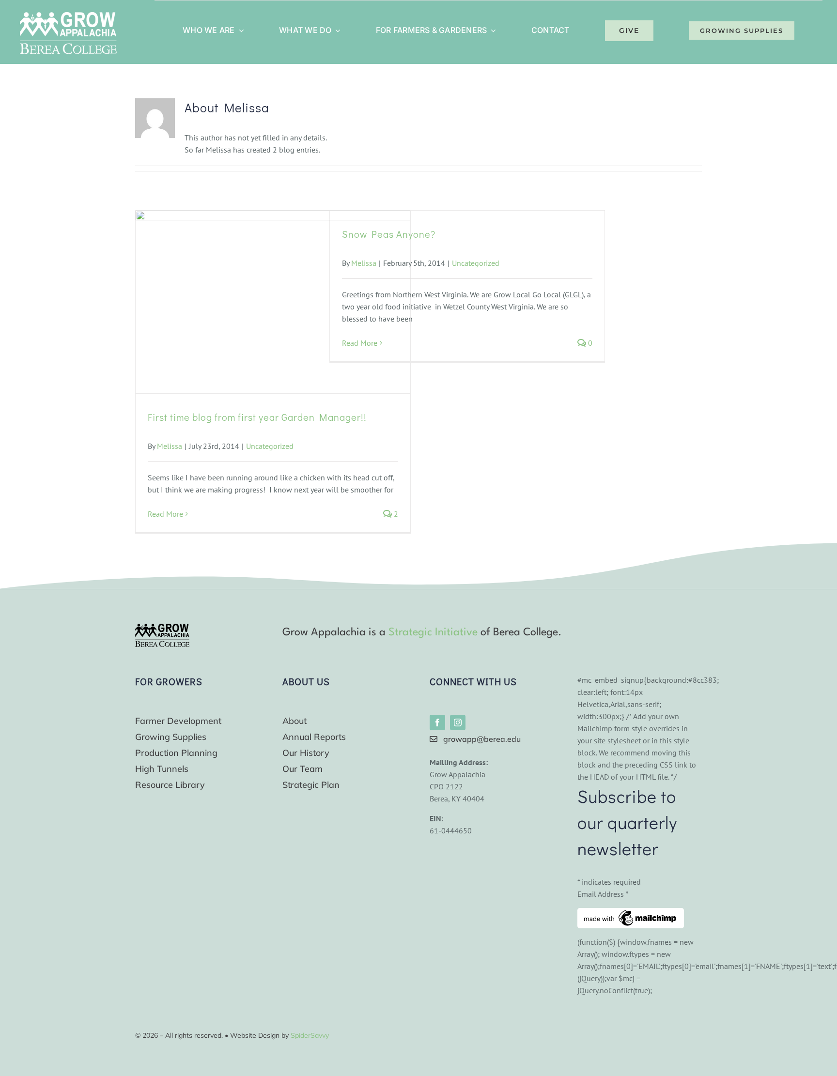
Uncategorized (270, 446)
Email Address (603, 894)
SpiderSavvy (310, 1035)
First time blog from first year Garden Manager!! (257, 417)
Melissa (169, 446)
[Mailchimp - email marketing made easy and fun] (630, 914)
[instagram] (457, 722)
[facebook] (437, 722)
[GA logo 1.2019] (162, 627)
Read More (165, 514)
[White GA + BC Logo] (68, 16)
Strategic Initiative (433, 632)
